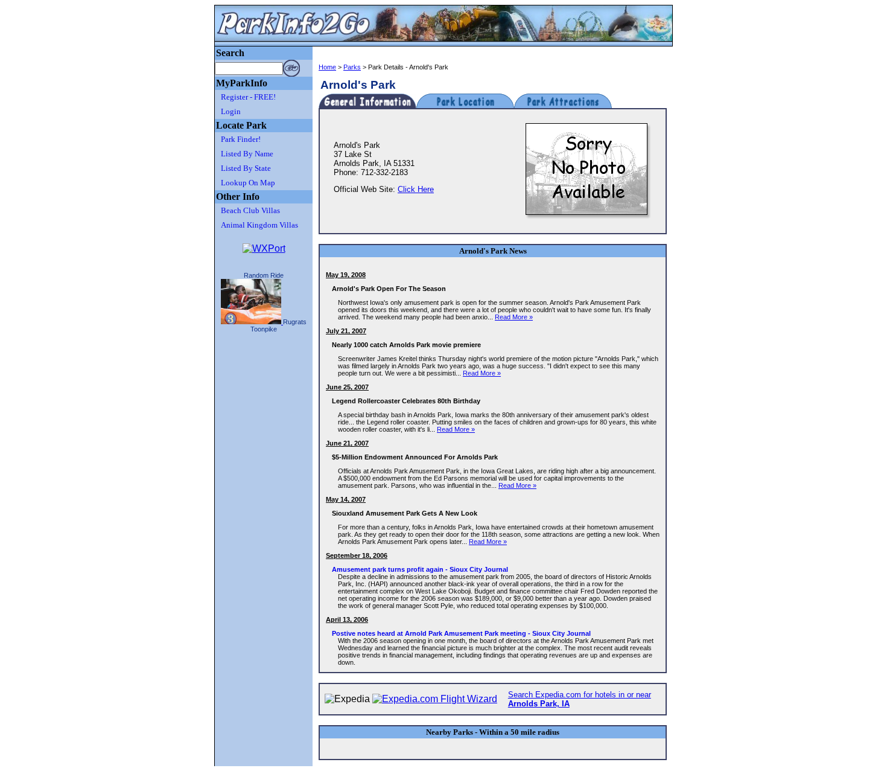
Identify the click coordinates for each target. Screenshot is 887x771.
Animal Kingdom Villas (259, 224)
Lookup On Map (248, 182)
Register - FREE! (248, 96)
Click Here (416, 189)
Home (327, 67)
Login (231, 111)
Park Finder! (241, 139)
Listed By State (246, 168)
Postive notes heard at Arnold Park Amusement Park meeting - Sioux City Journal (461, 633)
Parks (352, 67)
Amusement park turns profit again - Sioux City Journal (420, 569)
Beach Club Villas (250, 210)
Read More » (514, 317)
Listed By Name (247, 153)
